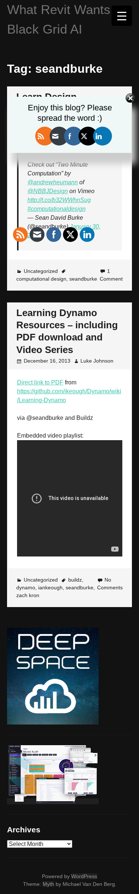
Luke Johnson (96, 361)
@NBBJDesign (47, 191)
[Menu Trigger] (122, 16)
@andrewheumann (52, 182)
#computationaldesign (56, 209)
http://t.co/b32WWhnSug (59, 200)
